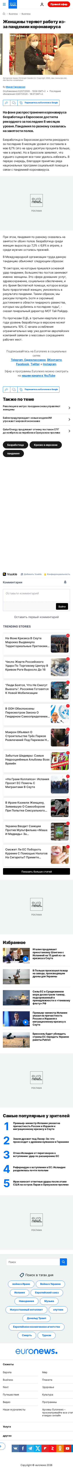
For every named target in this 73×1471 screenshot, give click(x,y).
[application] (36, 54)
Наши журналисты (14, 1409)
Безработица (15, 444)
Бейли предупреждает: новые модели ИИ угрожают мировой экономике (27, 419)
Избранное (14, 942)
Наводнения (26, 1301)
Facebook (22, 364)
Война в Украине (50, 1284)
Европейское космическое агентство (36, 1326)
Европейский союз (47, 1292)
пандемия (13, 453)
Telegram (17, 360)
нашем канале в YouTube (38, 375)
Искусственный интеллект (26, 1309)
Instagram (49, 364)
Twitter (35, 364)
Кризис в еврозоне (45, 444)
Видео (6, 1401)
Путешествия (11, 1394)
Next (6, 1387)
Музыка (49, 1301)
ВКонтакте (54, 360)
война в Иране (21, 1284)
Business (13, 14)
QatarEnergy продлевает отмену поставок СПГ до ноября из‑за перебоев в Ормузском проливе (31, 431)
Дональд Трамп (36, 1318)
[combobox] (36, 1261)
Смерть (27, 1335)
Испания (19, 1292)
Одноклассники (35, 360)
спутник (58, 1309)
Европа (7, 1372)
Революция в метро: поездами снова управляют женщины (31, 408)
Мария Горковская (15, 86)
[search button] (63, 1261)
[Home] (4, 13)
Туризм (46, 1335)
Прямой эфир (58, 4)
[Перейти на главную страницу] (13, 4)
